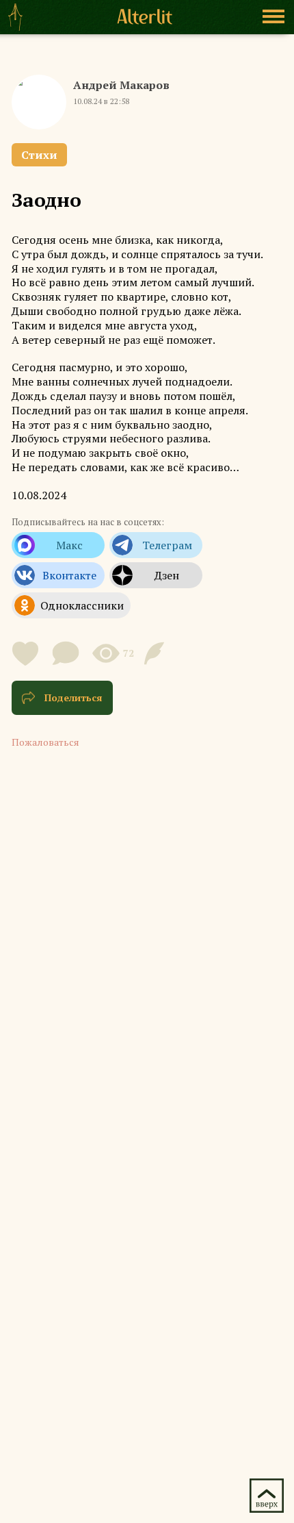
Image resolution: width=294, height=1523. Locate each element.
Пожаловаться (45, 741)
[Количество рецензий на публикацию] (156, 653)
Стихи (39, 154)
